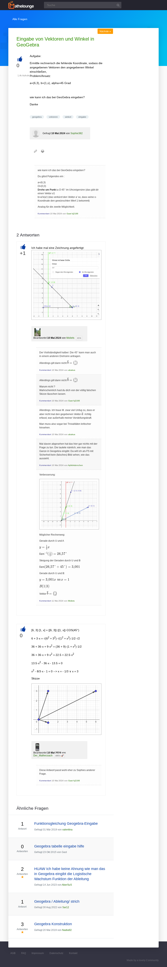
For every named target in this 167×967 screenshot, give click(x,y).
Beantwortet (40, 337)
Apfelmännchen (75, 465)
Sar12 (65, 907)
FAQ (23, 953)
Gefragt (47, 133)
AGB (12, 953)
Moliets (70, 337)
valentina (67, 829)
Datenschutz (56, 953)
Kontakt (73, 953)
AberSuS (67, 884)
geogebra (37, 117)
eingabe (82, 117)
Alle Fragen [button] (19, 19)
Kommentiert (43, 213)
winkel (68, 117)
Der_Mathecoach (43, 755)
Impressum (38, 953)
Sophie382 (76, 133)
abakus (71, 370)
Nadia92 (67, 930)
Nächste (105, 31)
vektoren (53, 117)
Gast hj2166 (72, 213)
